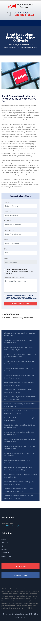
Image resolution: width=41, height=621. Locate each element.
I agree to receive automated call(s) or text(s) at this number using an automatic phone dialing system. (21, 297)
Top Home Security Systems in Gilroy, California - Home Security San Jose (20, 412)
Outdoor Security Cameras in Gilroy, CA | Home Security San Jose (20, 447)
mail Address (9, 221)
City (5, 249)
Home (10, 45)
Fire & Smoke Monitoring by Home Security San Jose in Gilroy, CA (20, 405)
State (6, 258)
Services (4, 549)
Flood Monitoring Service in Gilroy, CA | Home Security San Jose (20, 426)
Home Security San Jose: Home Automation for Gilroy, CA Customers (20, 398)
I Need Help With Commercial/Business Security (19, 272)
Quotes (4, 546)
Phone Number (9, 230)
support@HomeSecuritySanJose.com (19, 318)
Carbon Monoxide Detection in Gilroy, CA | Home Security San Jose (18, 348)
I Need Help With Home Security (17, 269)
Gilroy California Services (22, 45)
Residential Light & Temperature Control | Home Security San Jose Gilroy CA (18, 468)
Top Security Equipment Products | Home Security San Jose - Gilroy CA (18, 490)
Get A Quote (20, 566)
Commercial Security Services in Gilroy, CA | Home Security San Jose (19, 376)
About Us (4, 542)
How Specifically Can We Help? (14, 277)
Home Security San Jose (20, 614)
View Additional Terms (29, 299)
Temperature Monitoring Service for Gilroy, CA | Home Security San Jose (20, 355)
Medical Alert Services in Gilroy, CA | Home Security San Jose (19, 433)
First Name (7, 202)
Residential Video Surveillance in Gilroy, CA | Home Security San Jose (19, 483)
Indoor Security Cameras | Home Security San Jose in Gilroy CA (20, 419)
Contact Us (5, 553)
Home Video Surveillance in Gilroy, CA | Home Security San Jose (20, 440)
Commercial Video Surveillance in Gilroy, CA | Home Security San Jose (19, 391)
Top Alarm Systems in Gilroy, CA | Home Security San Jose (18, 341)
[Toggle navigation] (38, 23)
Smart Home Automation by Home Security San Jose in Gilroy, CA (20, 475)
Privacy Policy (6, 556)
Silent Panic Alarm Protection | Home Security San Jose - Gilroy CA (20, 334)
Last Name (7, 212)
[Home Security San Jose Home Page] (20, 6)
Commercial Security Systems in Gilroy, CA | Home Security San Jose (19, 369)
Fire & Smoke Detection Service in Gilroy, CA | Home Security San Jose (20, 383)
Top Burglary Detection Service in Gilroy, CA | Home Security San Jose (19, 362)
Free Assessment (20, 575)
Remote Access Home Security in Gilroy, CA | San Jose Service (19, 454)
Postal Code (8, 240)
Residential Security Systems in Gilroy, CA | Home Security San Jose (19, 461)
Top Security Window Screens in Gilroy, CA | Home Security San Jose (19, 497)
